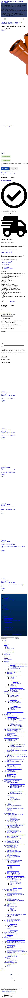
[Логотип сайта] (14, 19)
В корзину (5, 168)
